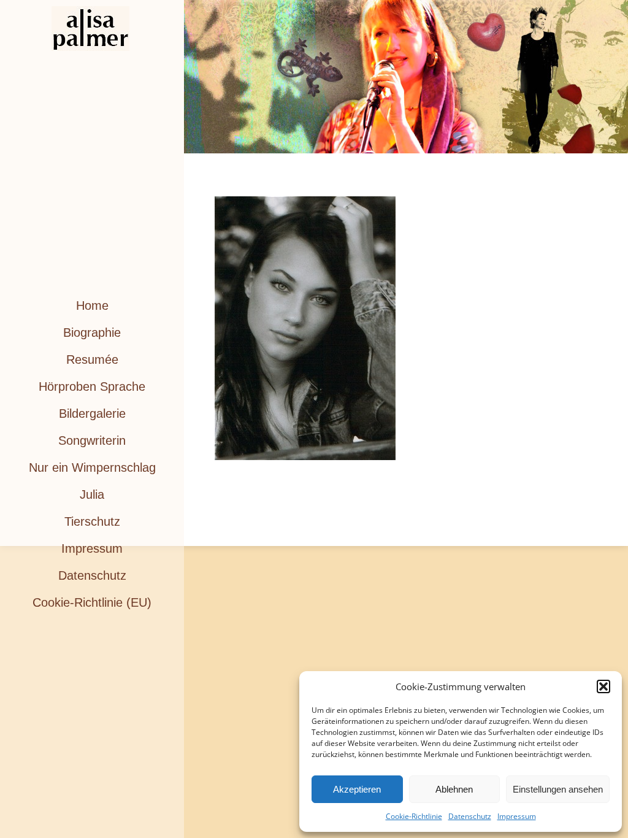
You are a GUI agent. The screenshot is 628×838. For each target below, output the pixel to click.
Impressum (516, 816)
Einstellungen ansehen (558, 789)
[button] (603, 686)
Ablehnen (454, 789)
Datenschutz (469, 816)
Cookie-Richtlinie (414, 816)
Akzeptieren (357, 789)
